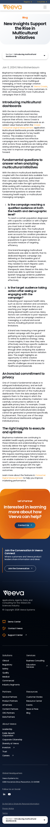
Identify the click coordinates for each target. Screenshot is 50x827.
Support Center (15, 635)
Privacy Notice (8, 808)
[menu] (28, 2)
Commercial (8, 680)
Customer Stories (34, 697)
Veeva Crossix (40, 86)
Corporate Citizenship (12, 739)
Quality (5, 672)
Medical (5, 676)
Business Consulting (35, 660)
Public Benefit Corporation (8, 734)
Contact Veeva (15, 628)
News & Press (32, 709)
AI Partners (7, 705)
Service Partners (9, 697)
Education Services (31, 665)
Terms (5, 813)
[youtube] (9, 795)
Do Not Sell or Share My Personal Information (20, 804)
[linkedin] (4, 795)
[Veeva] (22, 7)
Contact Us (23, 525)
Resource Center (34, 701)
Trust (4, 751)
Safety (5, 668)
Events (29, 705)
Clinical (5, 660)
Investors (6, 747)
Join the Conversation (18, 568)
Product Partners (10, 701)
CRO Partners (8, 712)
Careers (6, 755)
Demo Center (14, 621)
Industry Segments (11, 684)
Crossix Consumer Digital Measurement (21, 126)
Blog (28, 712)
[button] (25, 55)
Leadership (7, 729)
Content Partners (10, 709)
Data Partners (8, 717)
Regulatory (7, 664)
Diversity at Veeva (10, 743)
